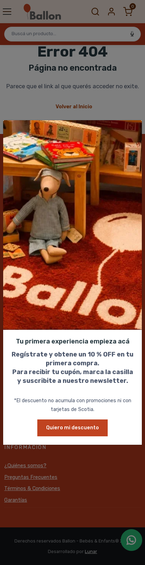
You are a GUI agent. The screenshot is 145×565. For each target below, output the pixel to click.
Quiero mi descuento (72, 428)
